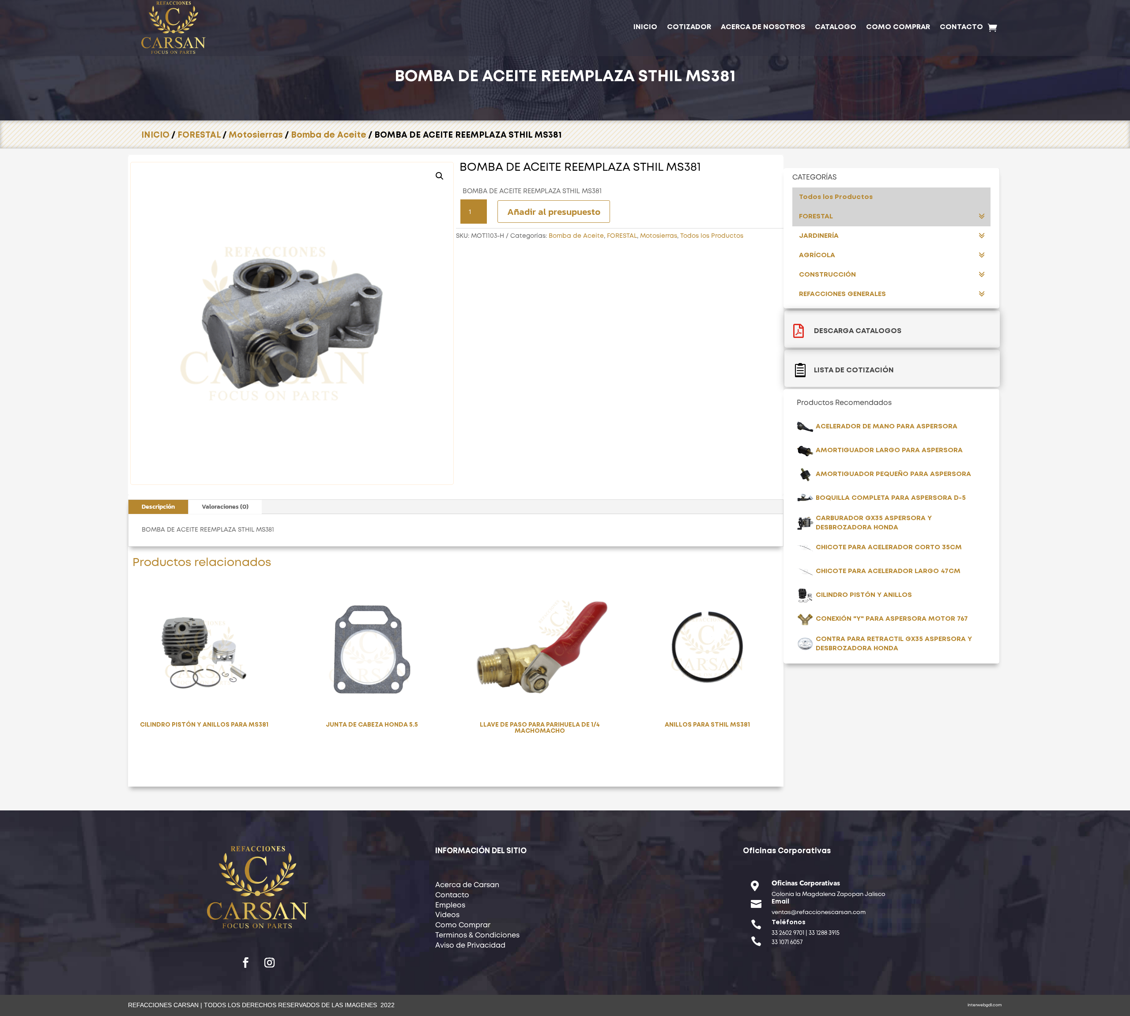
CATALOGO (835, 27)
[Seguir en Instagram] (270, 962)
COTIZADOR (689, 27)
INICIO (645, 27)
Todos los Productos (711, 236)
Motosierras (256, 135)
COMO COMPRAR (898, 27)
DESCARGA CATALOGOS (857, 331)
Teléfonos (789, 922)
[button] (440, 176)
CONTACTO (961, 27)
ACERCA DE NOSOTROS (763, 27)
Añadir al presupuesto (553, 211)
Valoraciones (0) (225, 506)
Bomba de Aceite (328, 135)
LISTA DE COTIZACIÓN (854, 370)
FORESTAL (199, 135)
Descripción (158, 506)
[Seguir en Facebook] (246, 962)
